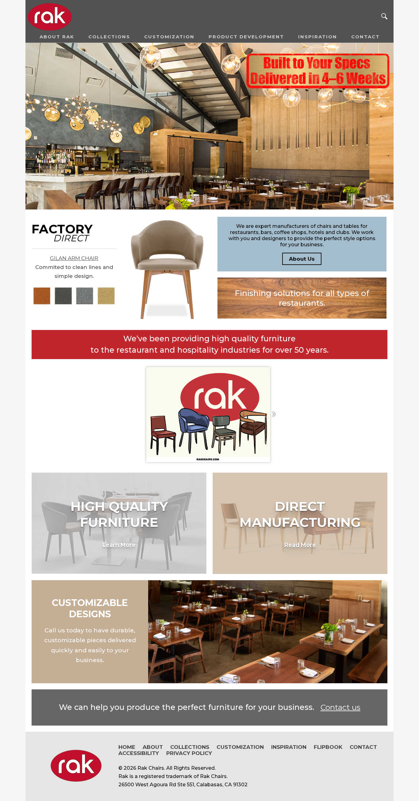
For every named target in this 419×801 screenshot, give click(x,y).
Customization (169, 37)
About (153, 747)
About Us (302, 259)
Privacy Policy (189, 753)
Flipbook (328, 747)
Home (126, 747)
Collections (109, 37)
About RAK (57, 37)
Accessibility (138, 753)
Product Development (246, 37)
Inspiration (317, 37)
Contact (365, 37)
